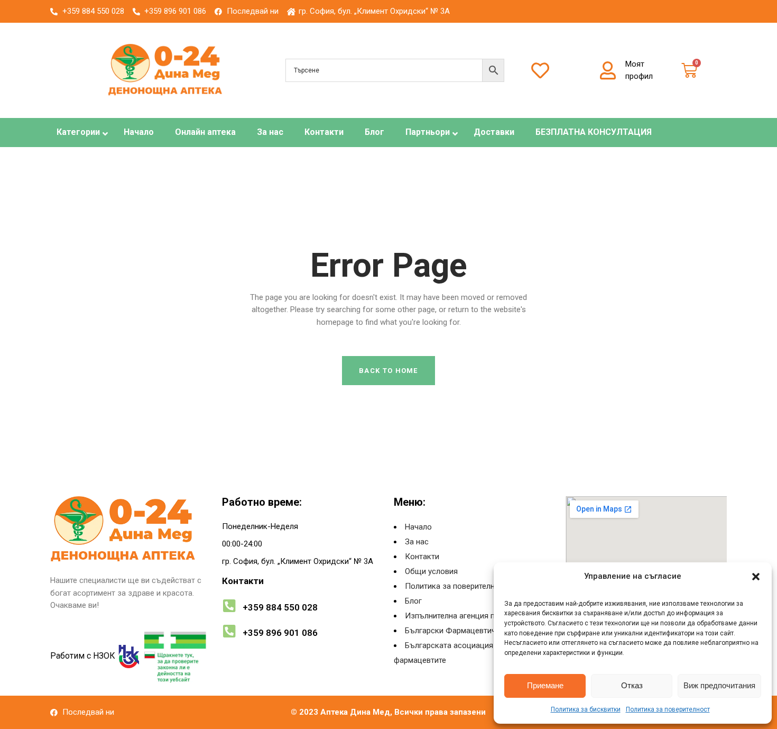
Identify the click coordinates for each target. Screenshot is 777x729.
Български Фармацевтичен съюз (465, 630)
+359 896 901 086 (280, 632)
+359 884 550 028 (280, 607)
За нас (417, 541)
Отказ (632, 685)
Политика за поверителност (668, 709)
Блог (413, 601)
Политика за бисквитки (586, 709)
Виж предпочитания (719, 685)
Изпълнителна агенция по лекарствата (476, 616)
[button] (756, 576)
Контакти (422, 556)
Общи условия (431, 571)
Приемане (545, 685)
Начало (418, 527)
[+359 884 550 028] (229, 605)
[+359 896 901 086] (229, 631)
